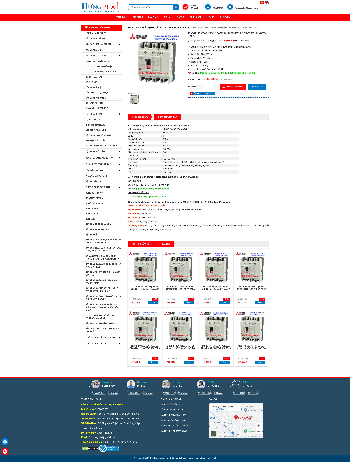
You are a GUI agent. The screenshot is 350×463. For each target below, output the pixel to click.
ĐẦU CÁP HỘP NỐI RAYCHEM (173, 420)
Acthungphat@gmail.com (146, 221)
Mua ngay (257, 87)
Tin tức (180, 17)
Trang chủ (121, 17)
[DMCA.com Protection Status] (90, 448)
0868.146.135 (100, 393)
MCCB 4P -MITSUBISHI (179, 27)
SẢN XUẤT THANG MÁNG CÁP (174, 431)
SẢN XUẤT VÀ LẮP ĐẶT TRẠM (174, 415)
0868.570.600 (170, 393)
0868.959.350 (205, 393)
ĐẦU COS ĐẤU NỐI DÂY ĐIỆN (173, 410)
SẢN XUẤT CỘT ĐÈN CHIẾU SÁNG (175, 426)
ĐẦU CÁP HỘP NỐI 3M (170, 404)
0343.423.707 (135, 393)
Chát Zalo (114, 393)
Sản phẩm (153, 17)
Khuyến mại (225, 17)
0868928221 (240, 393)
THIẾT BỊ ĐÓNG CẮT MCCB (154, 27)
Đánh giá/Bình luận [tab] (167, 117)
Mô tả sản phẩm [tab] (139, 117)
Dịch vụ (167, 17)
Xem (153, 303)
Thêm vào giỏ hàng (235, 87)
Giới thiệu (138, 17)
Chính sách (196, 17)
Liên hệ (210, 17)
